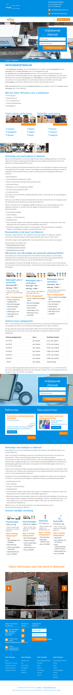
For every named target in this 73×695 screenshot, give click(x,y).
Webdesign (39, 687)
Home (6, 660)
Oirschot (53, 132)
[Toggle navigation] (54, 19)
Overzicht (31, 437)
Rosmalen (39, 663)
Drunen (55, 675)
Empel (39, 665)
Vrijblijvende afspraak (63, 19)
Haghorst (54, 135)
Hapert (31, 132)
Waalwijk (55, 677)
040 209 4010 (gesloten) (59, 13)
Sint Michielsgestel (58, 670)
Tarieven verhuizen (10, 668)
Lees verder (12, 432)
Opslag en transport (10, 670)
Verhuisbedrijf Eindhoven (60, 660)
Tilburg (55, 663)
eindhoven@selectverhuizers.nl (16, 642)
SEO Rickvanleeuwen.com (49, 687)
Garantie (23, 670)
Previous (8, 586)
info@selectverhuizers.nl (59, 10)
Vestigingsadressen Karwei (15, 245)
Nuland (39, 675)
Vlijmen (55, 668)
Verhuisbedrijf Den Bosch (44, 660)
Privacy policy (24, 665)
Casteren (10, 129)
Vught (54, 665)
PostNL (18, 212)
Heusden (39, 672)
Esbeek (31, 129)
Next (65, 586)
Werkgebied (24, 668)
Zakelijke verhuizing (10, 665)
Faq (22, 663)
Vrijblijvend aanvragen (54, 48)
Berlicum (39, 668)
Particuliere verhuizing (11, 663)
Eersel (31, 135)
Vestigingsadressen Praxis (15, 250)
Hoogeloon (12, 132)
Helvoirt (55, 672)
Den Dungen (40, 670)
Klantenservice (25, 660)
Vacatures (23, 672)
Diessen (53, 129)
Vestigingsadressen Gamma (15, 248)
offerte (21, 292)
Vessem (10, 135)
